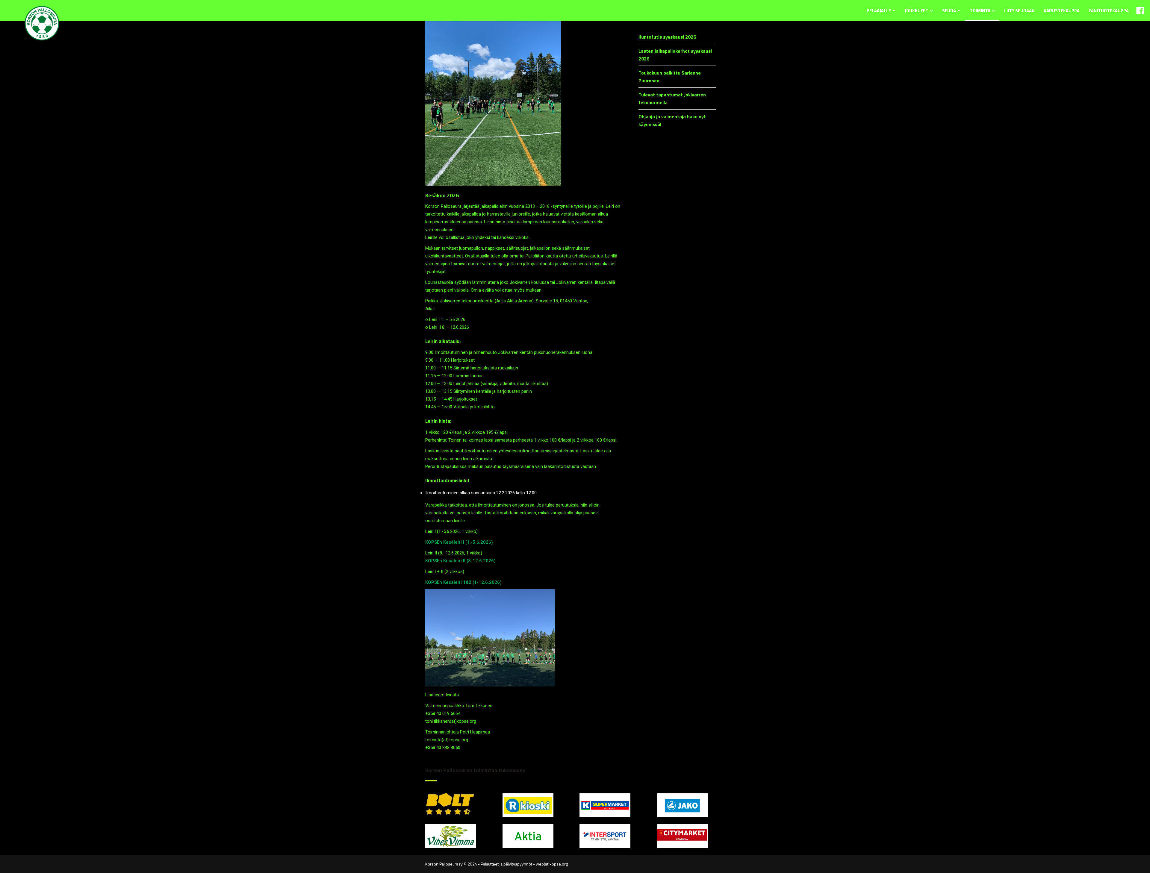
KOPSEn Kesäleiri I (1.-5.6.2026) (459, 542)
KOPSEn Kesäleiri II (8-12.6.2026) (460, 560)
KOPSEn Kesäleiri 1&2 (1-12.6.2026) (463, 582)
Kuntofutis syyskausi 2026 (667, 36)
